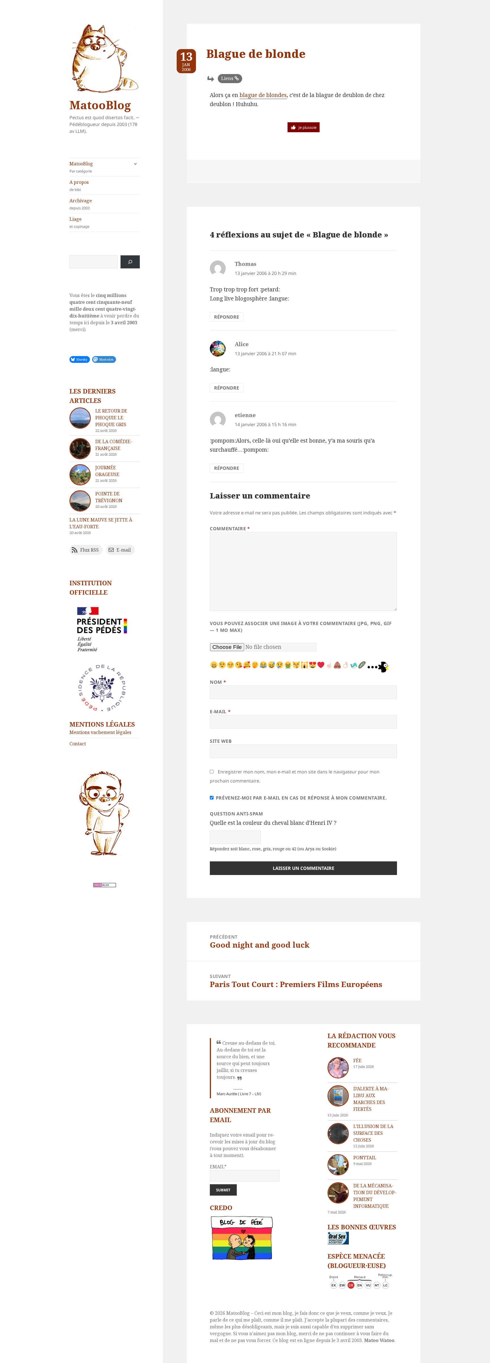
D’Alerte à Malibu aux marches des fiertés (371, 1099)
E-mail (220, 711)
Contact (77, 744)
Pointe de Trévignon (108, 497)
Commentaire (230, 528)
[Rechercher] (130, 261)
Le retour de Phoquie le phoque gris (111, 418)
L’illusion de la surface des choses (373, 1133)
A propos (79, 185)
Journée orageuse (107, 471)
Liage (79, 222)
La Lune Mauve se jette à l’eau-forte (100, 523)
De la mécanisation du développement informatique (374, 1196)
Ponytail (364, 1157)
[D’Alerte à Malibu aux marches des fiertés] (338, 1096)
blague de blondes (263, 95)
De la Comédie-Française (113, 444)
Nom (218, 682)
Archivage (80, 204)
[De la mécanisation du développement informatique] (338, 1193)
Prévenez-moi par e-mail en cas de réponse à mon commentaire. (301, 798)
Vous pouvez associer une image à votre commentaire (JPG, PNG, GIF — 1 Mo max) (301, 626)
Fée (357, 1060)
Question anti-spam (236, 814)
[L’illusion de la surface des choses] (338, 1133)
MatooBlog (100, 105)
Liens (227, 78)
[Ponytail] (338, 1164)
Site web (221, 741)
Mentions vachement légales (100, 732)
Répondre (226, 317)
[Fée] (338, 1067)
